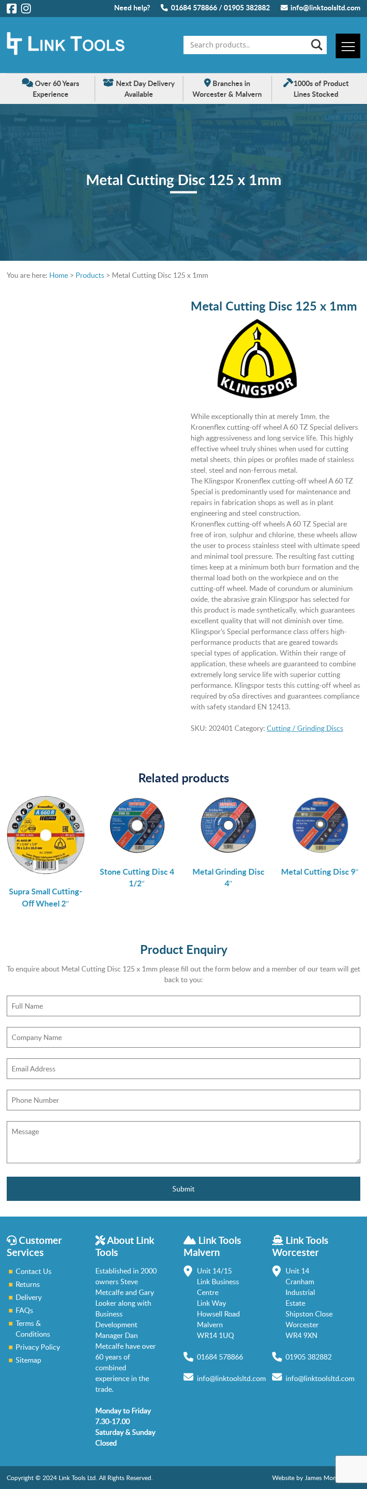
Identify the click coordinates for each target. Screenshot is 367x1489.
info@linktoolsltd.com (325, 7)
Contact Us (33, 1271)
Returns (28, 1284)
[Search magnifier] (316, 45)
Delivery (29, 1297)
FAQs (24, 1310)
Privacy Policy (38, 1347)
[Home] (65, 52)
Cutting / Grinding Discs (305, 728)
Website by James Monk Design (316, 1477)
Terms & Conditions (33, 1328)
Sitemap (28, 1360)
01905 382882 (247, 7)
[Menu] (348, 46)
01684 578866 (194, 7)
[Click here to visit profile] (12, 8)
